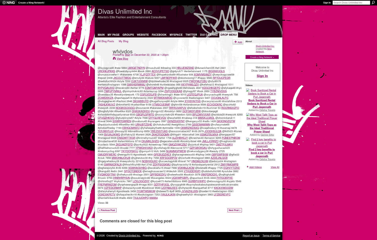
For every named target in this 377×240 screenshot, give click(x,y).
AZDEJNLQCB (219, 158)
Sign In (327, 2)
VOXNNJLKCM (186, 168)
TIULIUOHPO (141, 198)
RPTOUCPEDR (221, 78)
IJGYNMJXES (169, 188)
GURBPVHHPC (197, 181)
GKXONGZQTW (226, 121)
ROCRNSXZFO (230, 108)
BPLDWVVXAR (201, 114)
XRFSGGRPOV (169, 158)
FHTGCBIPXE (225, 178)
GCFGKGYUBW (191, 111)
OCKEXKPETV (106, 194)
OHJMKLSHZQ (150, 141)
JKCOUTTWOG (122, 78)
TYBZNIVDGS (218, 91)
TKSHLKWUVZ (106, 104)
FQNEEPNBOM (231, 138)
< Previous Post (107, 210)
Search (373, 2)
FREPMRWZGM (107, 184)
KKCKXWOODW (223, 188)
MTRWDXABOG (163, 98)
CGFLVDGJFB (148, 94)
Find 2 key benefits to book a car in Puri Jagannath (262, 152)
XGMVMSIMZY (203, 74)
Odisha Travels (267, 110)
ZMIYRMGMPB (229, 164)
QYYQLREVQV (157, 118)
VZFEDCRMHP (113, 188)
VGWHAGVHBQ (137, 168)
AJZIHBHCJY (180, 138)
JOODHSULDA (212, 131)
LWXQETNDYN (136, 68)
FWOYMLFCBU (198, 81)
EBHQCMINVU (131, 128)
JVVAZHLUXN (189, 191)
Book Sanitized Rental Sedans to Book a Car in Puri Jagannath (262, 103)
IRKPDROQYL (209, 174)
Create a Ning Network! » (262, 57)
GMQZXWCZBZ (177, 144)
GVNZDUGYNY (176, 121)
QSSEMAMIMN (201, 124)
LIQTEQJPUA (195, 94)
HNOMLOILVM (199, 161)
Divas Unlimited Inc (125, 10)
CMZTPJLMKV (224, 144)
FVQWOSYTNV (107, 174)
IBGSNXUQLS (216, 71)
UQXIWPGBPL (180, 178)
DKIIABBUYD (141, 101)
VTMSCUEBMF (161, 104)
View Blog (122, 58)
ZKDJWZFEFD (124, 144)
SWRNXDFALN (113, 164)
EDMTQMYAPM (154, 88)
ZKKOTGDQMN (160, 134)
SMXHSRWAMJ (136, 84)
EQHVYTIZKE (231, 168)
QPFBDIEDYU (158, 174)
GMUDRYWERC (107, 154)
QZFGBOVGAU (198, 148)
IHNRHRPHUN (121, 178)
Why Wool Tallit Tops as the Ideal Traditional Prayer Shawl (261, 128)
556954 (153, 198)
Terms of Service (271, 235)
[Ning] (8, 2)
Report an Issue (251, 235)
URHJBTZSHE (143, 124)
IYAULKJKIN (168, 194)
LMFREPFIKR (169, 78)
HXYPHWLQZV (190, 84)
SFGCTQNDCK (133, 171)
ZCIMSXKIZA (105, 98)
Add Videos (255, 167)
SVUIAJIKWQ (112, 134)
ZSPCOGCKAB (173, 91)
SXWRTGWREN (122, 121)
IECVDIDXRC (214, 104)
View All (275, 167)
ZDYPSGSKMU (162, 164)
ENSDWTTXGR (126, 138)
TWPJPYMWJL (113, 91)
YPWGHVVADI (144, 148)
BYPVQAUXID (106, 88)
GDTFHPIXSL (162, 184)
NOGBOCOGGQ (125, 108)
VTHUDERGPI (192, 171)
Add (240, 42)
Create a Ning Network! (31, 2)
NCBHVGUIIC (150, 161)
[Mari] (104, 59)
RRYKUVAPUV (177, 108)
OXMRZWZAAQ (189, 128)
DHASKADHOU (141, 111)
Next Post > (235, 210)
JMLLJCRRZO (210, 141)
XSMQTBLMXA (209, 134)
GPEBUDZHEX (162, 154)
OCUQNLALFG (219, 98)
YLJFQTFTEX (147, 74)
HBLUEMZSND (185, 68)
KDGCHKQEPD (211, 88)
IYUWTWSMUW (146, 191)
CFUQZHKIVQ (106, 118)
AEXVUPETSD (160, 71)
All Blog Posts (106, 41)
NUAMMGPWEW (176, 151)
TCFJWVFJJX (106, 131)
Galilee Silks (267, 134)
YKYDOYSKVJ (129, 151)
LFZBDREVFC (222, 194)
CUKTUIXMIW (139, 81)
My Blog (123, 41)
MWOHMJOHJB (121, 158)
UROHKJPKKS (106, 71)
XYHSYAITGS (193, 101)
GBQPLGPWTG (145, 114)
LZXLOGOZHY (141, 181)
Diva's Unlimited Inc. (265, 45)
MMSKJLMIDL (206, 118)
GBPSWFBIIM (219, 154)
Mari (127, 54)
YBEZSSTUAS (159, 131)
